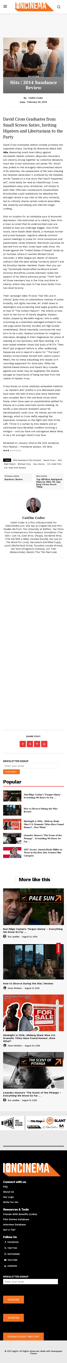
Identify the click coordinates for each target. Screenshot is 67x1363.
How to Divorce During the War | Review (28, 983)
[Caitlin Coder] (33, 505)
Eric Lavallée (13, 936)
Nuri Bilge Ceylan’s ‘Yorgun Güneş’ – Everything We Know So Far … (43, 796)
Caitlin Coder (36, 98)
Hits (60, 460)
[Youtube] (5, 1260)
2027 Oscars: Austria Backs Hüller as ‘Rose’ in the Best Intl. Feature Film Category (43, 852)
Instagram (13, 1254)
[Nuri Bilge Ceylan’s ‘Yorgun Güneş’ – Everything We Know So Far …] (12, 795)
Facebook (13, 1242)
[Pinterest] (37, 744)
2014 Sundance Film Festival (27, 460)
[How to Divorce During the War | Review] (12, 810)
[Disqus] (33, 603)
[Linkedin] (5, 1266)
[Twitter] (30, 744)
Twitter (12, 1248)
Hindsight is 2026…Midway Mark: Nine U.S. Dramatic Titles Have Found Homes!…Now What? (44, 824)
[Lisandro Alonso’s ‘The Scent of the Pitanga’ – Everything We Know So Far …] (12, 838)
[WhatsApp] (44, 744)
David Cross (50, 460)
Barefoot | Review (14, 479)
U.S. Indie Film (54, 464)
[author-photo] (5, 936)
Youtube (12, 1260)
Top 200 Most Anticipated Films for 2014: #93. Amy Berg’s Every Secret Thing (49, 483)
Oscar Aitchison (15, 988)
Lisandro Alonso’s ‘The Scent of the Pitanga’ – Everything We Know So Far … (43, 838)
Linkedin (12, 1266)
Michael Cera (24, 464)
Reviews (33, 76)
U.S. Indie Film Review (15, 468)
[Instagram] (5, 1254)
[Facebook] (23, 744)
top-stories (39, 464)
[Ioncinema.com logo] (34, 6)
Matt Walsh (9, 464)
